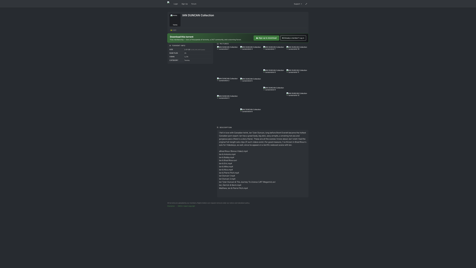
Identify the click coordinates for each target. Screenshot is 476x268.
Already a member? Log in (294, 38)
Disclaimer (171, 206)
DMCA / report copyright (186, 206)
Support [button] (297, 4)
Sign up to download (268, 38)
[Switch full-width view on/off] (306, 3)
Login (176, 4)
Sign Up (185, 4)
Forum (193, 4)
